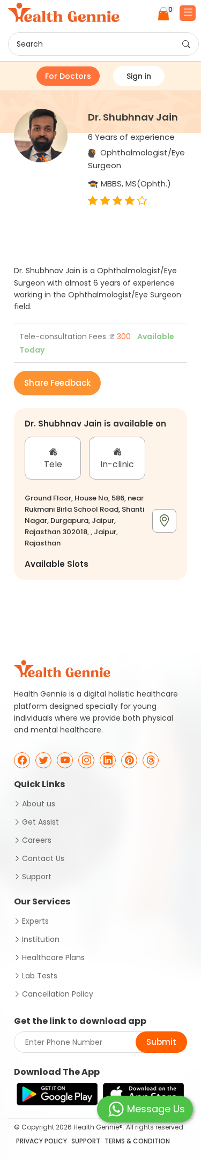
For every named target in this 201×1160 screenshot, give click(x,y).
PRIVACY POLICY (41, 1141)
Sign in (138, 76)
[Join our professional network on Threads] (151, 760)
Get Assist (40, 822)
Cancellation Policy (57, 994)
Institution (40, 939)
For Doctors (68, 76)
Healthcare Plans (53, 957)
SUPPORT (85, 1141)
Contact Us (43, 858)
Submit (161, 1041)
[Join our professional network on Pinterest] (129, 760)
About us (38, 803)
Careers (36, 840)
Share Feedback (57, 382)
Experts (35, 921)
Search (30, 44)
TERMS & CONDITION (137, 1141)
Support (36, 876)
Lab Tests (39, 975)
